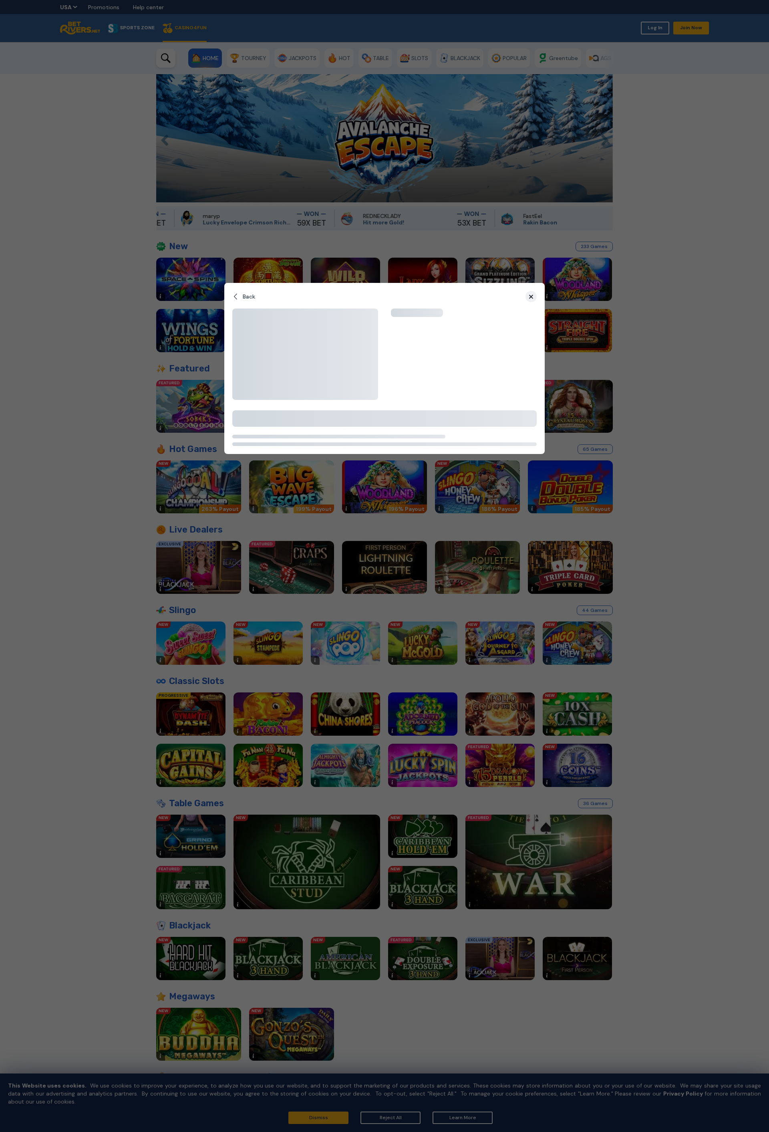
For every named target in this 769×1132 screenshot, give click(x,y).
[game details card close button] (531, 296)
